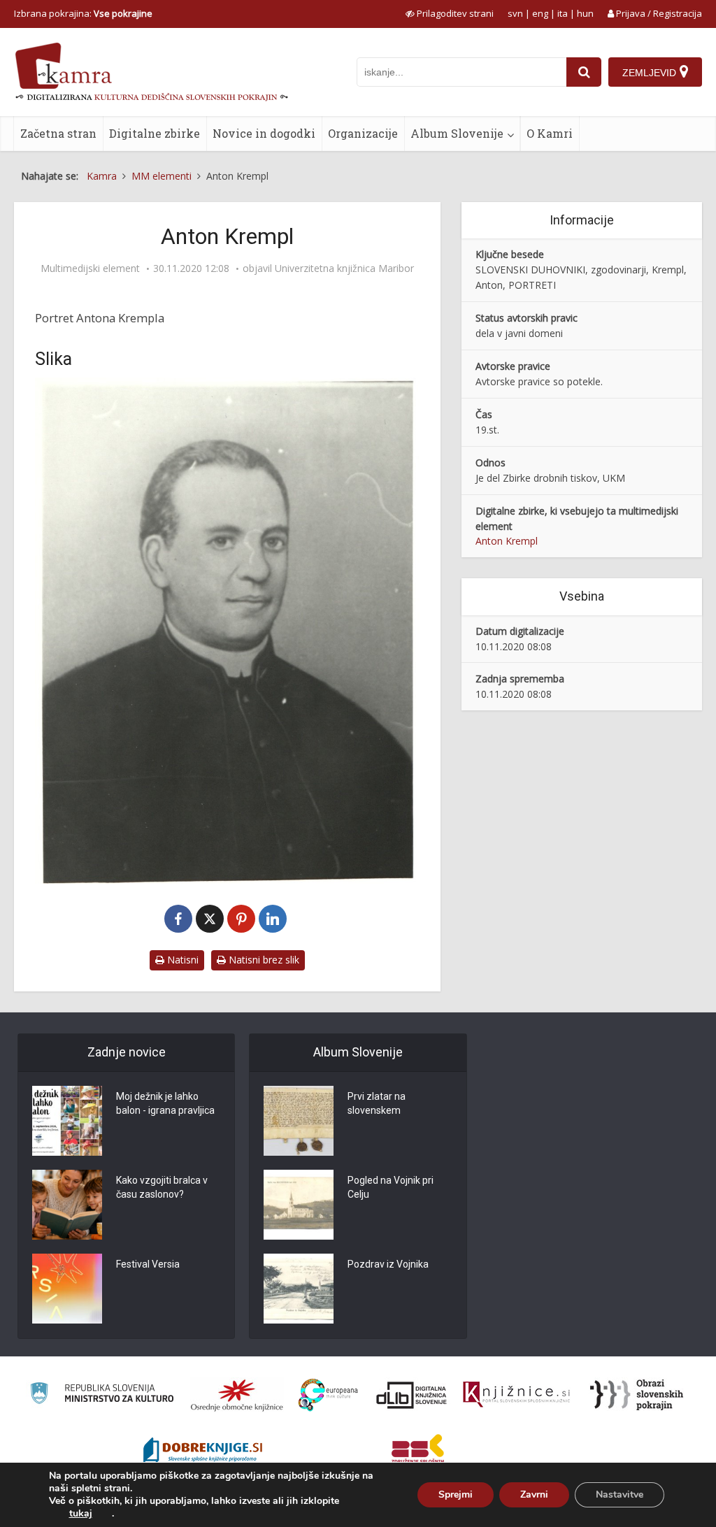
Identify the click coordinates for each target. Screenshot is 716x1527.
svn (515, 13)
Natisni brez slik (262, 959)
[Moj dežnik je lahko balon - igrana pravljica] (67, 1121)
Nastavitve (619, 1494)
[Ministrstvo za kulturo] (102, 1395)
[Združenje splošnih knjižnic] (418, 1451)
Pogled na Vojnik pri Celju (391, 1187)
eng (540, 13)
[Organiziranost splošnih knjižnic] (237, 1394)
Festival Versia (148, 1264)
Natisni (181, 959)
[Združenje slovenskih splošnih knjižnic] (516, 1395)
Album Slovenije (456, 133)
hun (585, 13)
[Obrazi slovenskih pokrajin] (636, 1394)
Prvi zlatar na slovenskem (377, 1103)
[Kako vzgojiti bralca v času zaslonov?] (67, 1205)
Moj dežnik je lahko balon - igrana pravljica (165, 1103)
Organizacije (363, 133)
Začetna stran (58, 133)
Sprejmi (455, 1494)
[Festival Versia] (67, 1289)
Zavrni (534, 1494)
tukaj (80, 1513)
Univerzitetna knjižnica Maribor (344, 268)
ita (562, 13)
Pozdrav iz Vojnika (388, 1264)
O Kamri (550, 133)
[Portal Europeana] (328, 1395)
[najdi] (583, 72)
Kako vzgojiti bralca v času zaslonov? (162, 1187)
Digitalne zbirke (154, 133)
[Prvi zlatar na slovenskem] (299, 1121)
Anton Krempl (506, 540)
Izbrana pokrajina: (83, 13)
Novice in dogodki (264, 133)
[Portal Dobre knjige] (202, 1451)
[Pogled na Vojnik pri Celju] (299, 1205)
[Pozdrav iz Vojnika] (299, 1289)
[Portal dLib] (411, 1394)
